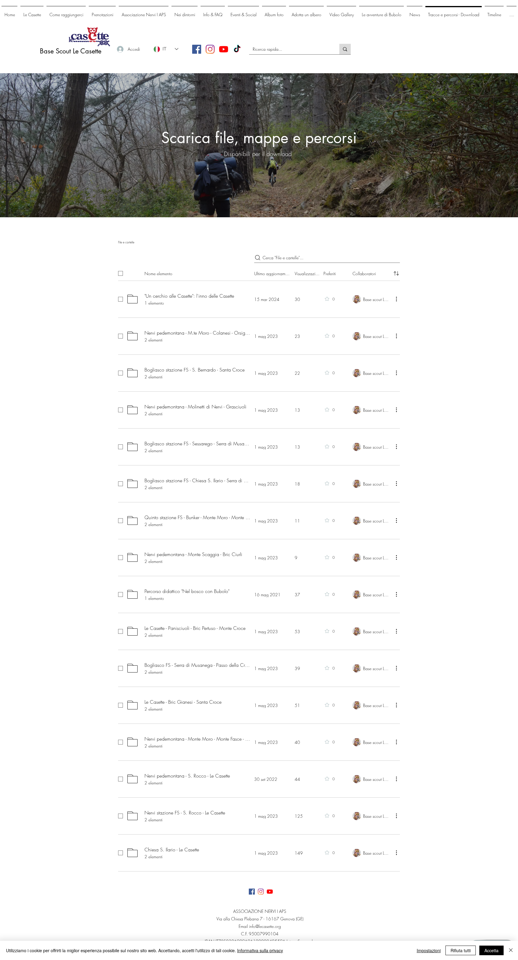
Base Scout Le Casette (70, 51)
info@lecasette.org (265, 926)
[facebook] (196, 49)
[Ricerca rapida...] (345, 49)
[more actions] (396, 298)
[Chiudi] (510, 950)
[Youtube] (223, 49)
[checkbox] (120, 273)
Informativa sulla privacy (260, 950)
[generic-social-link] (210, 49)
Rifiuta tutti (461, 950)
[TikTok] (237, 49)
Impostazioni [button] (429, 950)
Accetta (491, 950)
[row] (259, 272)
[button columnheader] (396, 273)
